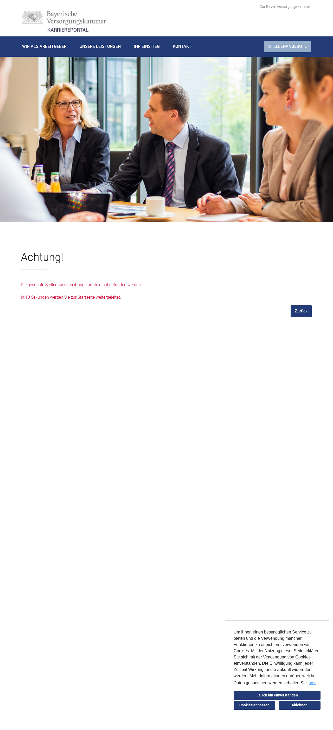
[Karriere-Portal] (64, 21)
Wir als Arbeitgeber (44, 46)
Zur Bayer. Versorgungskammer (285, 6)
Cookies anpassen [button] (254, 705)
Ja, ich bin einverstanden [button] (277, 695)
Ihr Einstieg (147, 46)
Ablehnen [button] (300, 705)
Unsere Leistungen (100, 46)
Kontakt (182, 46)
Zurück (301, 311)
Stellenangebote (287, 46)
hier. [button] (312, 683)
